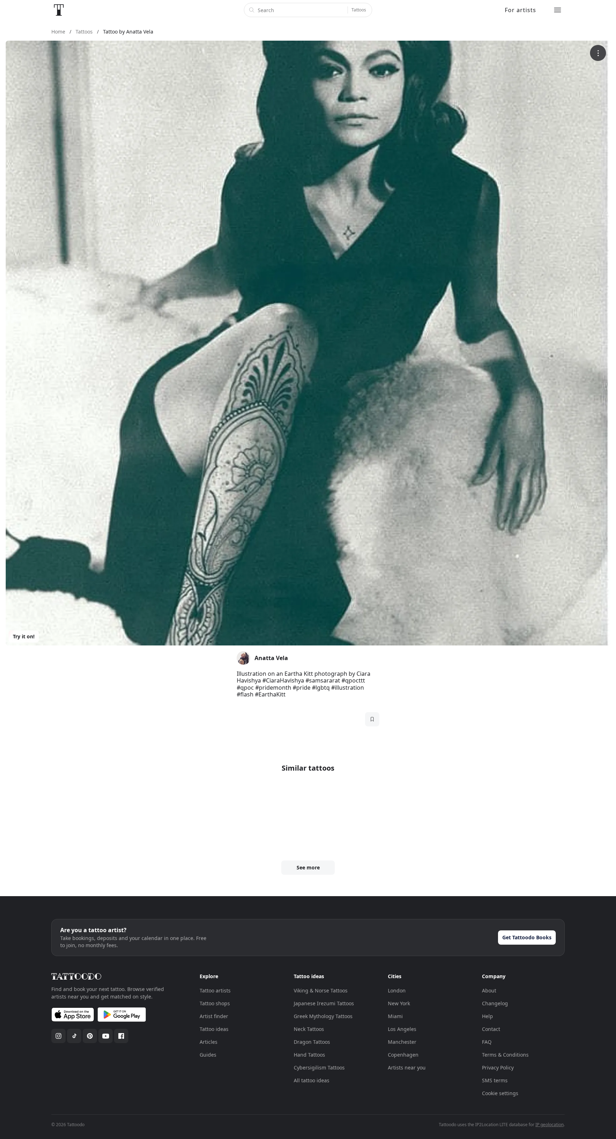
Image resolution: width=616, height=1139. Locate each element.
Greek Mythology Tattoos (323, 1016)
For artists (520, 10)
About (489, 990)
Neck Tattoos (309, 1029)
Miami (395, 1016)
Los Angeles (402, 1029)
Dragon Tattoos (312, 1041)
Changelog (495, 1003)
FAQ (487, 1041)
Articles (208, 1041)
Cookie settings (500, 1093)
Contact (491, 1029)
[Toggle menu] (557, 10)
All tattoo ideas (311, 1080)
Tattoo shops (215, 1003)
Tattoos (358, 10)
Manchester (402, 1041)
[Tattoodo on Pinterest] (90, 1036)
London (397, 990)
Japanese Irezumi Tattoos (324, 1003)
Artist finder (214, 1016)
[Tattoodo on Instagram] (58, 1036)
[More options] (598, 53)
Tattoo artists (215, 990)
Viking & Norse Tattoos (321, 990)
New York (399, 1003)
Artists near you (407, 1067)
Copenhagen (403, 1054)
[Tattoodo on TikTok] (74, 1036)
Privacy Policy (498, 1067)
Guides (208, 1054)
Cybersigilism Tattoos (319, 1067)
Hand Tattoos (309, 1054)
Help (487, 1016)
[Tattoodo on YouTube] (105, 1036)
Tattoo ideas (214, 1029)
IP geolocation (549, 1125)
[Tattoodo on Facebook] (121, 1036)
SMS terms (495, 1080)
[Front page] (59, 10)
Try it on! (24, 636)
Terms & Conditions (505, 1054)
